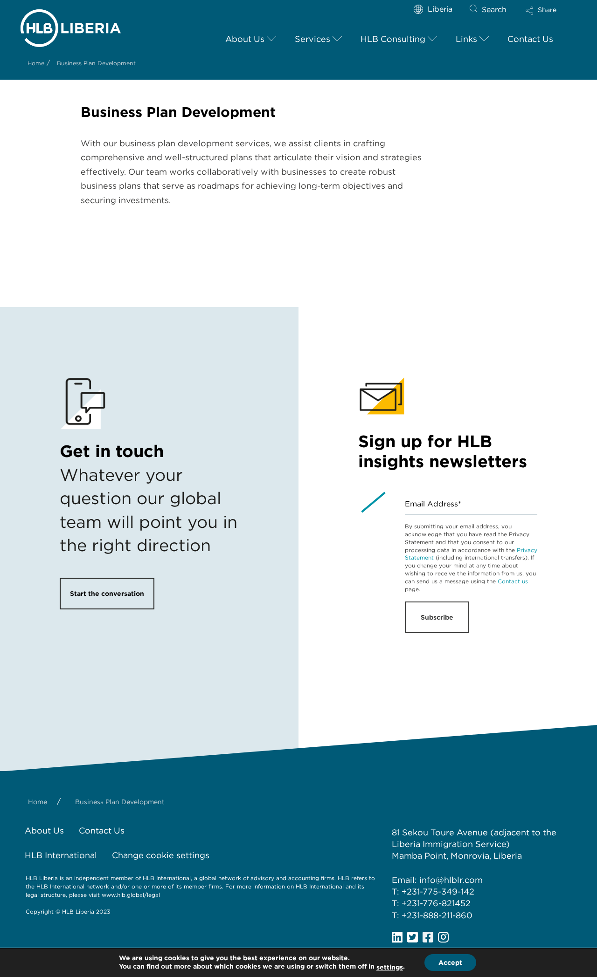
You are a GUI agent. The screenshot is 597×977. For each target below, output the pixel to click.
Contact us (513, 581)
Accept (450, 962)
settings (389, 967)
